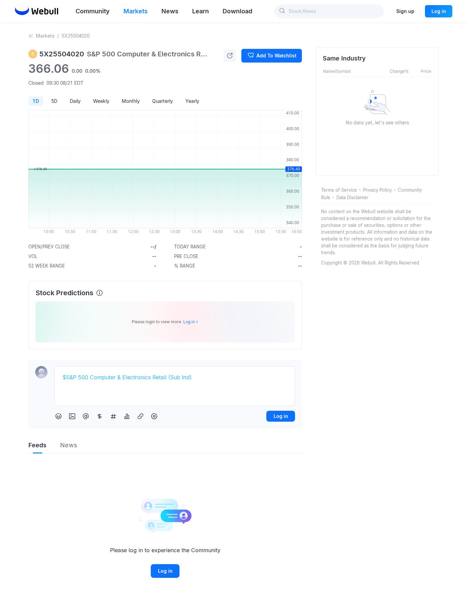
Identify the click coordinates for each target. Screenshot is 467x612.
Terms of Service (339, 190)
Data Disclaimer (352, 197)
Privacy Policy (377, 190)
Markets (45, 36)
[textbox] (175, 377)
